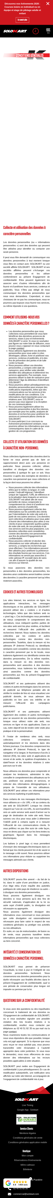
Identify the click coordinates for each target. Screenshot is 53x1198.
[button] (17, 1183)
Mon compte (28, 1155)
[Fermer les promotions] (47, 3)
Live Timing (27, 1105)
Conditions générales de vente (27, 1138)
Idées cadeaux (28, 1165)
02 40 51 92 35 (20, 1188)
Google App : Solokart (27, 1110)
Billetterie (27, 1169)
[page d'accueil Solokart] (15, 31)
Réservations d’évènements (27, 1160)
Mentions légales (27, 1133)
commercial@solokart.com (26, 1194)
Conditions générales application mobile (27, 1142)
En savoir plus (22, 20)
